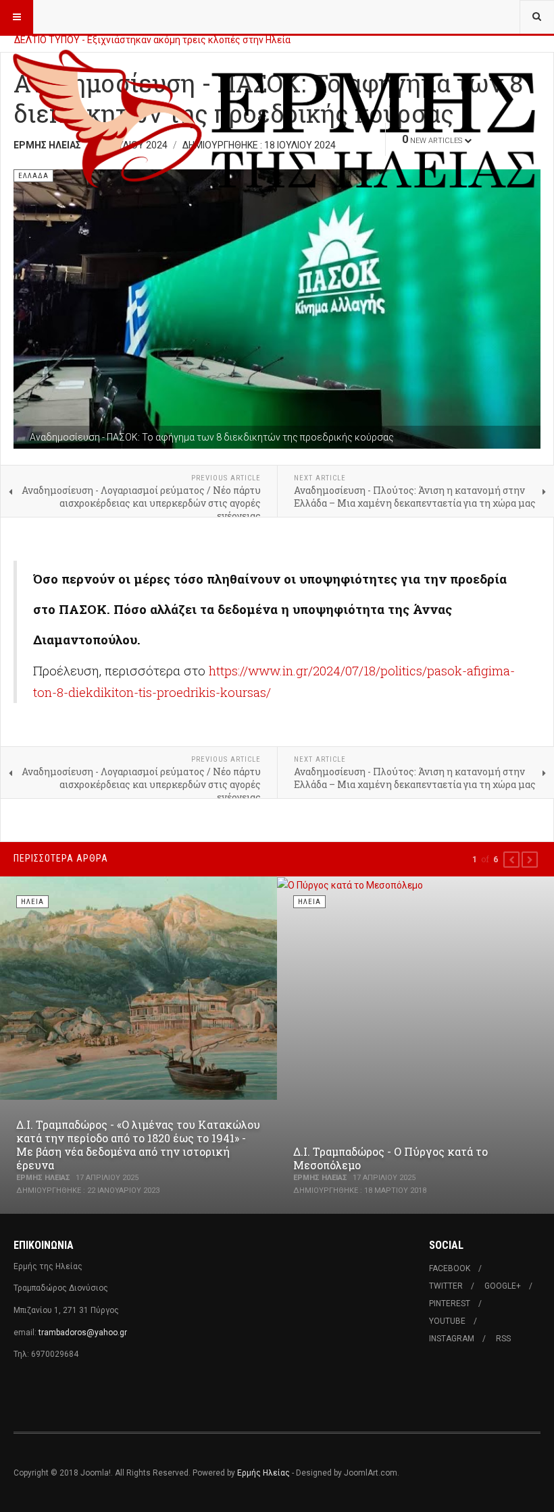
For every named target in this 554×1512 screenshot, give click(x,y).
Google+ (502, 1286)
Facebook (449, 1268)
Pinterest (449, 1303)
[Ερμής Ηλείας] (277, 50)
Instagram (451, 1338)
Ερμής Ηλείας (263, 1473)
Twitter (446, 1286)
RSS (503, 1338)
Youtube (447, 1321)
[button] (511, 859)
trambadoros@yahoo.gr (83, 1332)
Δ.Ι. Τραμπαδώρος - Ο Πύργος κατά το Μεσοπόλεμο (390, 1158)
